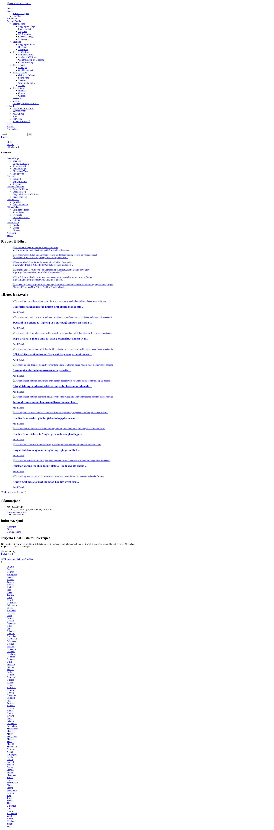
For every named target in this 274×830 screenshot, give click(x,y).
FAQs (9, 124)
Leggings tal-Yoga (26, 26)
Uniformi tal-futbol (26, 83)
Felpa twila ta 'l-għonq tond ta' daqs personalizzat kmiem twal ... (50, 338)
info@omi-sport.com (16, 512)
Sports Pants (23, 78)
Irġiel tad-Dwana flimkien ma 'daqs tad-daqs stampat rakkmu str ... (52, 354)
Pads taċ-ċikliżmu (26, 54)
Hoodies (22, 90)
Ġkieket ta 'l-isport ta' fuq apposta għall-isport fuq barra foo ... (40, 257)
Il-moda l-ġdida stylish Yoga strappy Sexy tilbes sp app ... (38, 280)
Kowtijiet (22, 67)
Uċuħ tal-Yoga (24, 34)
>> (15, 492)
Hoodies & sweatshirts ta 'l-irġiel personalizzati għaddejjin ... (48, 433)
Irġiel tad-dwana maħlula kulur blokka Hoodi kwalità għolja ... (50, 465)
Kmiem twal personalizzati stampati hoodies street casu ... (46, 481)
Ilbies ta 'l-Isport (20, 72)
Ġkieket (21, 96)
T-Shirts (21, 85)
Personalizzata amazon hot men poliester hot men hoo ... (45, 402)
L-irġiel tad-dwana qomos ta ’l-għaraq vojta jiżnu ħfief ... (46, 449)
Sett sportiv (23, 49)
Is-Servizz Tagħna (21, 13)
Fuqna (10, 11)
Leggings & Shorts (26, 44)
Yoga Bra (22, 31)
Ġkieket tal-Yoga (26, 36)
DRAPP (10, 106)
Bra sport (22, 47)
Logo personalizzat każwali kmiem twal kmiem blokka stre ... (48, 306)
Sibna (9, 529)
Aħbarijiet (11, 526)
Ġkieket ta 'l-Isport (26, 75)
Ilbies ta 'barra (19, 65)
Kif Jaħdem (12, 18)
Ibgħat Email (7, 554)
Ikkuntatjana (12, 129)
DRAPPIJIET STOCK (23, 108)
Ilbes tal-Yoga (19, 24)
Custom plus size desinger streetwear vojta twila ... (42, 370)
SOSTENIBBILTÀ (21, 121)
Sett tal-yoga (24, 39)
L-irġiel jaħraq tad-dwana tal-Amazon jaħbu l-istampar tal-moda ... (52, 386)
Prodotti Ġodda (14, 21)
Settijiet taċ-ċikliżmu (27, 57)
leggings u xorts (20, 181)
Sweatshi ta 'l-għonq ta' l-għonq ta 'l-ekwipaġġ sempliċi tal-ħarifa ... (52, 322)
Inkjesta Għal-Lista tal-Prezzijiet (15, 546)
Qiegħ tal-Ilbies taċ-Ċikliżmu (31, 60)
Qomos (21, 93)
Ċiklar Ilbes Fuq (25, 62)
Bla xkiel (17, 42)
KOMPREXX (19, 111)
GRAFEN (17, 119)
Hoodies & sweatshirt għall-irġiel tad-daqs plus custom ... (46, 418)
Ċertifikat (17, 16)
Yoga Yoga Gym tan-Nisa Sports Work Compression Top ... (39, 272)
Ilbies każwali (19, 88)
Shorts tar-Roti (24, 29)
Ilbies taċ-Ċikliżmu (21, 52)
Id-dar (9, 8)
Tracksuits (22, 80)
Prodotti (10, 144)
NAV (15, 116)
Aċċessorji (17, 98)
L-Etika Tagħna (14, 532)
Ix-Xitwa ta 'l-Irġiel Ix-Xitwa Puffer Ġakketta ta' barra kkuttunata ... (43, 265)
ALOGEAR (18, 114)
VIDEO (10, 126)
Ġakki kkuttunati (25, 70)
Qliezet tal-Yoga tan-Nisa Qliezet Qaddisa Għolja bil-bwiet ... (40, 287)
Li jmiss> (9, 492)
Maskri (16, 101)
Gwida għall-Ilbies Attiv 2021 (26, 103)
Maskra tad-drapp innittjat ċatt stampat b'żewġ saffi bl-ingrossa (41, 250)
